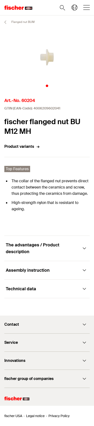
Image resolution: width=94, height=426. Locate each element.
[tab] (47, 86)
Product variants (19, 146)
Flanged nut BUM (23, 22)
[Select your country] (74, 7)
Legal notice (35, 416)
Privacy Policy (59, 416)
